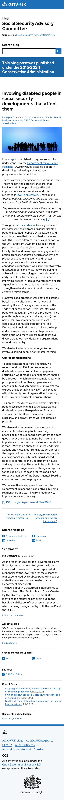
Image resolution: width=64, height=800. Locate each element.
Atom (38, 658)
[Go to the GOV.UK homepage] (14, 4)
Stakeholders (9, 123)
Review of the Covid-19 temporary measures (18, 516)
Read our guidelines (12, 718)
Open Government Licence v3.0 (21, 764)
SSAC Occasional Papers (36, 120)
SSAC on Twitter (14, 674)
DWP (4, 120)
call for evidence (25, 225)
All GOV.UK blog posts (39, 740)
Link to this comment (13, 615)
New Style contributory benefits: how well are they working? (45, 518)
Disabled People (53, 117)
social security (15, 120)
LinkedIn (10, 540)
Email (38, 540)
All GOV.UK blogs (12, 740)
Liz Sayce (7, 117)
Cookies (39, 749)
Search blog (10, 45)
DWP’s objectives (27, 195)
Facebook (41, 536)
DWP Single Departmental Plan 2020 (28, 502)
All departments (25, 745)
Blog (5, 18)
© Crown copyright (32, 792)
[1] (4, 502)
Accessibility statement (16, 749)
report (13, 159)
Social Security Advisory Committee (28, 26)
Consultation (36, 117)
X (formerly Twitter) (16, 536)
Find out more (9, 643)
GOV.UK (7, 745)
